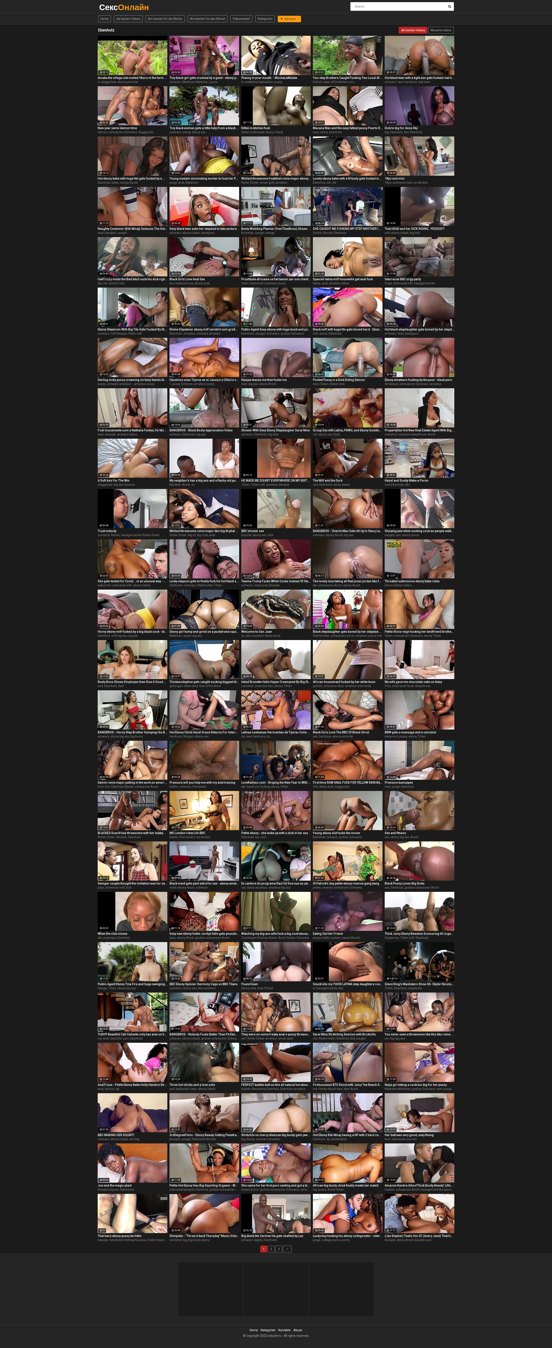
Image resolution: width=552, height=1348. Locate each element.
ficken (245, 132)
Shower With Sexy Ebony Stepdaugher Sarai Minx (275, 430)
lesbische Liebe (186, 1089)
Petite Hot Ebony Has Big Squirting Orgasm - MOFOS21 (204, 1185)
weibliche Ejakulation (259, 82)
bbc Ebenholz (413, 132)
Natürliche (127, 1189)
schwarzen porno (342, 635)
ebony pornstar (128, 82)
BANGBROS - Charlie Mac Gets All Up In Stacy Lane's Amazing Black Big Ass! (348, 531)
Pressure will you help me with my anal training (202, 782)
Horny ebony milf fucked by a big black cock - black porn (132, 631)
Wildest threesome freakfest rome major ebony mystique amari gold (276, 178)
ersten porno (250, 1189)
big (387, 132)
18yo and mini (395, 178)
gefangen (176, 686)
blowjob (110, 434)
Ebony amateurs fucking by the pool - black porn (418, 380)
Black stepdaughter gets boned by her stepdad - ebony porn (348, 631)
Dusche (246, 535)
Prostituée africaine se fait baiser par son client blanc (276, 279)
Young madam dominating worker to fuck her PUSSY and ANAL (204, 178)
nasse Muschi (351, 937)
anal (181, 182)
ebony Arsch (267, 384)
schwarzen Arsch (330, 585)
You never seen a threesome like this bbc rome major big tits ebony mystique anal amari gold (419, 1034)
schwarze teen (403, 182)
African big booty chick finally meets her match (346, 1185)
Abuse (297, 1330)
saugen (390, 535)
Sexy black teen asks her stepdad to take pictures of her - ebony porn (204, 228)
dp (117, 1089)
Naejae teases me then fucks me (264, 380)
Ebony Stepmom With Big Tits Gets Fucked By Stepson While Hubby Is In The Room (132, 329)
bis (257, 837)
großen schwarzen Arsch (422, 887)
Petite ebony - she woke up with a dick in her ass (274, 833)
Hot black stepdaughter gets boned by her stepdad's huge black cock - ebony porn (419, 329)
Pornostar (199, 786)
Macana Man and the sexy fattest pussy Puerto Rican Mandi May (348, 128)
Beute (251, 1139)
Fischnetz (270, 1240)
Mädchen (191, 182)
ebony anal (201, 283)
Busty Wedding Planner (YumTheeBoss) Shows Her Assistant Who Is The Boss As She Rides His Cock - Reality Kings (276, 228)
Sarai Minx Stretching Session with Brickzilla (344, 1034)
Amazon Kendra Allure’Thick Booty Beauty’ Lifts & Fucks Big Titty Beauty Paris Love (419, 1185)
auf (398, 535)
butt (129, 887)
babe (115, 182)
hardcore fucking (258, 786)
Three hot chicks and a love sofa (192, 1085)
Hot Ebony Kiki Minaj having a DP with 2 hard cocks (348, 1135)
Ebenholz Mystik (122, 786)
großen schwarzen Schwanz (220, 1038)
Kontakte (284, 1330)
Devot (389, 585)
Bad (121, 686)
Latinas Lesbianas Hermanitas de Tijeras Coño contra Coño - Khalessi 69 (276, 732)
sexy (316, 132)
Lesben (390, 1189)
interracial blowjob (181, 1189)
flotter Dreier (250, 182)
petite (317, 887)
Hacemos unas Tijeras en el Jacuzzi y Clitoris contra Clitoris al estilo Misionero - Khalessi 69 (204, 380)
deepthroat (422, 686)
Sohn (244, 283)
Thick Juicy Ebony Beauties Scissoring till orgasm (419, 933)
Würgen (188, 736)
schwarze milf (122, 585)
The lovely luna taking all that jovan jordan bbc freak (348, 581)
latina (324, 132)
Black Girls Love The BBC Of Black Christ (341, 732)
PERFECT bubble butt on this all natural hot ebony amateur (276, 1085)
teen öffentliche (210, 686)
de (243, 736)
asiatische (415, 988)
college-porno (331, 1240)
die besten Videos (128, 18)
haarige (103, 1240)
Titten (245, 484)
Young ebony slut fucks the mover (336, 833)
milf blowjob (119, 333)
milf (315, 333)
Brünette (247, 233)
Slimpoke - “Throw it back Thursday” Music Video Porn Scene (204, 1236)
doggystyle (108, 82)
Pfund (269, 988)
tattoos (110, 1089)
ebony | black (274, 132)
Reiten (115, 535)
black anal (191, 686)
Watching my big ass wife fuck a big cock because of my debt (276, 933)
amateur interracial (358, 686)
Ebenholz (335, 132)
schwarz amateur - (210, 333)
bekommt (104, 585)
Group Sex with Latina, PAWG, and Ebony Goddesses (348, 430)
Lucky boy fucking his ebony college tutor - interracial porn (348, 1236)
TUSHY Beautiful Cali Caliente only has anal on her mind (132, 1034)
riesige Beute (129, 182)
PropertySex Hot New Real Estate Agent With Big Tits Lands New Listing (419, 430)
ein (329, 182)
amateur (281, 182)
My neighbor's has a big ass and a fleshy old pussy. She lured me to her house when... (204, 480)
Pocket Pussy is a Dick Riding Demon (339, 380)
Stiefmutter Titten (209, 585)
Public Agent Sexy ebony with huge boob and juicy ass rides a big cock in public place (276, 329)
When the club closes (112, 933)
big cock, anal (206, 535)
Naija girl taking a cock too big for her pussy (416, 1085)
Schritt (317, 82)
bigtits (258, 1240)
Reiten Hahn (327, 1038)
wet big (134, 1139)
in (99, 82)
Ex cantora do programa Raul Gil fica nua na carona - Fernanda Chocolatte (276, 883)
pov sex (411, 1139)
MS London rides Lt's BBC (187, 833)
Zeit (315, 786)
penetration (339, 1139)
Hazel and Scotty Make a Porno (406, 480)
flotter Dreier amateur (262, 1038)
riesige (270, 233)
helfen (173, 786)
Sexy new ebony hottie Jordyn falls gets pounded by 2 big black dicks (204, 933)
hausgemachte (424, 283)
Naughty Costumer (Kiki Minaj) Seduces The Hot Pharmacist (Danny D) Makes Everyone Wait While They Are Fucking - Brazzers (132, 228)
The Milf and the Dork (327, 480)
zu (193, 484)
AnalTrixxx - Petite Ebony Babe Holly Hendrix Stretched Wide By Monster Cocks (132, 1085)
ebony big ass (120, 736)
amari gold (267, 182)
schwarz (175, 82)
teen (401, 333)
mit (315, 434)
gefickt (317, 686)
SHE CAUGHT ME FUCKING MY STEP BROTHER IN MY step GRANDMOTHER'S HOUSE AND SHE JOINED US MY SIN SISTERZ (348, 228)
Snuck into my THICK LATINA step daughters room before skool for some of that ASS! (348, 984)
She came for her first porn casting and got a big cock (276, 1185)
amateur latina (339, 283)
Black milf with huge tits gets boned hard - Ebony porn (348, 329)
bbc (407, 484)
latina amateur (257, 887)
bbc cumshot (255, 635)
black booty (273, 635)
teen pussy (444, 1089)
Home (104, 18)
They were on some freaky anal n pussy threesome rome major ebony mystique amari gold (276, 1034)
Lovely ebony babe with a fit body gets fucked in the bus (348, 178)
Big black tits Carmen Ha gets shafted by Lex (272, 1236)
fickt (244, 384)
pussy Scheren (182, 384)
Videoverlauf (241, 18)
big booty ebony (199, 1240)
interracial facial (403, 686)
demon (102, 132)
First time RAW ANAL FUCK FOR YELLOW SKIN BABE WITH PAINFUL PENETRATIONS (348, 782)
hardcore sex (184, 283)
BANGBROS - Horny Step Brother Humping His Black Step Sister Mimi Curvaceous (132, 732)
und (387, 233)
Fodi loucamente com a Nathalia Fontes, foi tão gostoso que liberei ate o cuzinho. (132, 430)
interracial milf (403, 283)
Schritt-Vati (116, 283)
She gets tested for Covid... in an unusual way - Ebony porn (132, 581)
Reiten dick (337, 384)
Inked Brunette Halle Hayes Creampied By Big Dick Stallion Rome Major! (276, 682)
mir (105, 283)
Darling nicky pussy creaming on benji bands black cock (132, 380)
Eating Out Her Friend (328, 933)
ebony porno (410, 535)
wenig (186, 132)
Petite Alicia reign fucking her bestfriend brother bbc (419, 631)
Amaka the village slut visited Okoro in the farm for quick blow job (132, 78)
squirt (187, 635)
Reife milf (135, 333)
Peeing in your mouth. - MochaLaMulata (269, 78)
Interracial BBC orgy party (403, 279)
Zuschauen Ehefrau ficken (259, 937)
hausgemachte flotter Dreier (140, 535)
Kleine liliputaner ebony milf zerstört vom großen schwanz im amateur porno (204, 329)
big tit (192, 535)
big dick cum (423, 1240)
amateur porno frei (369, 635)
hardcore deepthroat (412, 434)
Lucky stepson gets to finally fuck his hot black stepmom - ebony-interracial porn (204, 581)
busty (282, 283)
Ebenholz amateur (293, 1089)
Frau (388, 686)
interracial (257, 132)
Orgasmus (392, 937)
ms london (203, 837)
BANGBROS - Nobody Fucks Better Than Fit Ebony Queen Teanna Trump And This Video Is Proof (204, 1034)
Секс (110, 7)
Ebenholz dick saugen (351, 1038)
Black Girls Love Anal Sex (187, 279)
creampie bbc (264, 686)
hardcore (175, 736)
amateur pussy (144, 384)
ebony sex (199, 132)
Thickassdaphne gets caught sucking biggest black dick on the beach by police (204, 682)
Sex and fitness (395, 833)
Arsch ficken (286, 937)
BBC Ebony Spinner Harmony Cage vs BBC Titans (203, 984)
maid (172, 887)
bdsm (408, 585)
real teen (424, 82)
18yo (388, 182)
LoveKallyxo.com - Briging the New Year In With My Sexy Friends (276, 782)
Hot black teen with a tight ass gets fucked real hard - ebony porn (419, 78)
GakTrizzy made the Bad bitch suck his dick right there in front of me (132, 279)
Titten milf (258, 484)
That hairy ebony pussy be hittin (119, 1236)
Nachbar (175, 484)
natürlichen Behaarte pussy (128, 1240)
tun (243, 887)
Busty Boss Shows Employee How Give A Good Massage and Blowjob (132, 682)
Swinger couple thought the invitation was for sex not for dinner (132, 883)
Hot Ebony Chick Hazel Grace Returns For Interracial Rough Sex (204, 732)
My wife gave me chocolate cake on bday (413, 682)
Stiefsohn (176, 585)
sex (171, 283)
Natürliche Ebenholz (265, 1089)
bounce (130, 484)
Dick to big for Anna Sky (401, 128)
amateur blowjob (277, 484)
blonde (327, 233)
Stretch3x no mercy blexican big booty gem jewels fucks (276, 1135)
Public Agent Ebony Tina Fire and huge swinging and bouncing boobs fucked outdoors (132, 984)
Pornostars (187, 837)
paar (101, 887)
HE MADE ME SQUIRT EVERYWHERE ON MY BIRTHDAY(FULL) (276, 480)
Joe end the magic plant (115, 1185)
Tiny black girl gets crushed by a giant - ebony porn (204, 78)
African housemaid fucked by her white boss (344, 682)
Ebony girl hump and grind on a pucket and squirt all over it (204, 631)
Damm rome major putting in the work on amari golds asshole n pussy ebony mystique (132, 782)
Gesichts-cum (119, 1038)
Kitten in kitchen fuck (255, 128)
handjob (110, 233)
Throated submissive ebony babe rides (412, 581)
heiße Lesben (331, 937)
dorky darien (341, 484)
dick (270, 535)
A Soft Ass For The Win (113, 480)
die (334, 182)
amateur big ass (279, 887)
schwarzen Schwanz (123, 132)
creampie (109, 937)
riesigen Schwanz (267, 333)
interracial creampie (263, 283)
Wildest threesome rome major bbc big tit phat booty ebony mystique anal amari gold (204, 531)
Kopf (337, 434)
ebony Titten (432, 635)
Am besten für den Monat (207, 18)
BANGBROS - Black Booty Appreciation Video (201, 430)
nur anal (103, 1038)
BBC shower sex (252, 531)
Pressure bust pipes (399, 782)
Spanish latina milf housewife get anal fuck (343, 279)
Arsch (432, 434)
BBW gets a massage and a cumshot (410, 732)
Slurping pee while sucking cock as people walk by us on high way (419, 531)
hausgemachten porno (436, 1189)
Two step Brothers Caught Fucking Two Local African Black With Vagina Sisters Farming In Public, (348, 78)
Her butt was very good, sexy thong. (409, 1135)
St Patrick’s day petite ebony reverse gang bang (346, 883)
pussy (278, 82)
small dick (421, 182)
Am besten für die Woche (165, 18)
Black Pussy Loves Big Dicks (405, 883)
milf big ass (119, 635)
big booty (136, 736)
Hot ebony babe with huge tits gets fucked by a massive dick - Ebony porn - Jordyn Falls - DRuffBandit (132, 178)
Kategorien (265, 18)
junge (173, 182)
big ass (253, 384)
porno (214, 82)
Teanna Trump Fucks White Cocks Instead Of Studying (276, 581)
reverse (327, 887)
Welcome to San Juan (256, 631)
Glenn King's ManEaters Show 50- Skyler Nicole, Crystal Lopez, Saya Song (419, 984)
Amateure (392, 384)
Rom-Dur (104, 786)
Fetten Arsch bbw (331, 1089)
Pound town (249, 984)
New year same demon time (117, 128)
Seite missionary (159, 1240)
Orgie (388, 283)
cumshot (391, 434)
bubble (246, 1089)
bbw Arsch (351, 1089)
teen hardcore (407, 82)
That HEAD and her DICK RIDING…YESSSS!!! (414, 228)
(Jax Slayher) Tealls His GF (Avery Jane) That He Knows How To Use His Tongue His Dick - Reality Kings (419, 1236)
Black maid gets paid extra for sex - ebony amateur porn (204, 883)
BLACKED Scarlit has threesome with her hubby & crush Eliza (132, 833)
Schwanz (302, 937)
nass (326, 82)
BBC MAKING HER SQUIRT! (116, 1135)
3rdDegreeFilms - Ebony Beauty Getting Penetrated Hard (204, 1135)
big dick (415, 233)
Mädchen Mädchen (195, 82)
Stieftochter (321, 635)
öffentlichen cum (342, 82)
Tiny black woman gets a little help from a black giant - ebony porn (204, 128)
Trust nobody (107, 531)
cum (263, 837)
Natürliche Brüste (204, 1139)
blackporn (208, 233)
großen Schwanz (292, 333)
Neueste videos (441, 30)
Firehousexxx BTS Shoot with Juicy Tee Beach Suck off (348, 1085)
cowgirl (122, 233)
